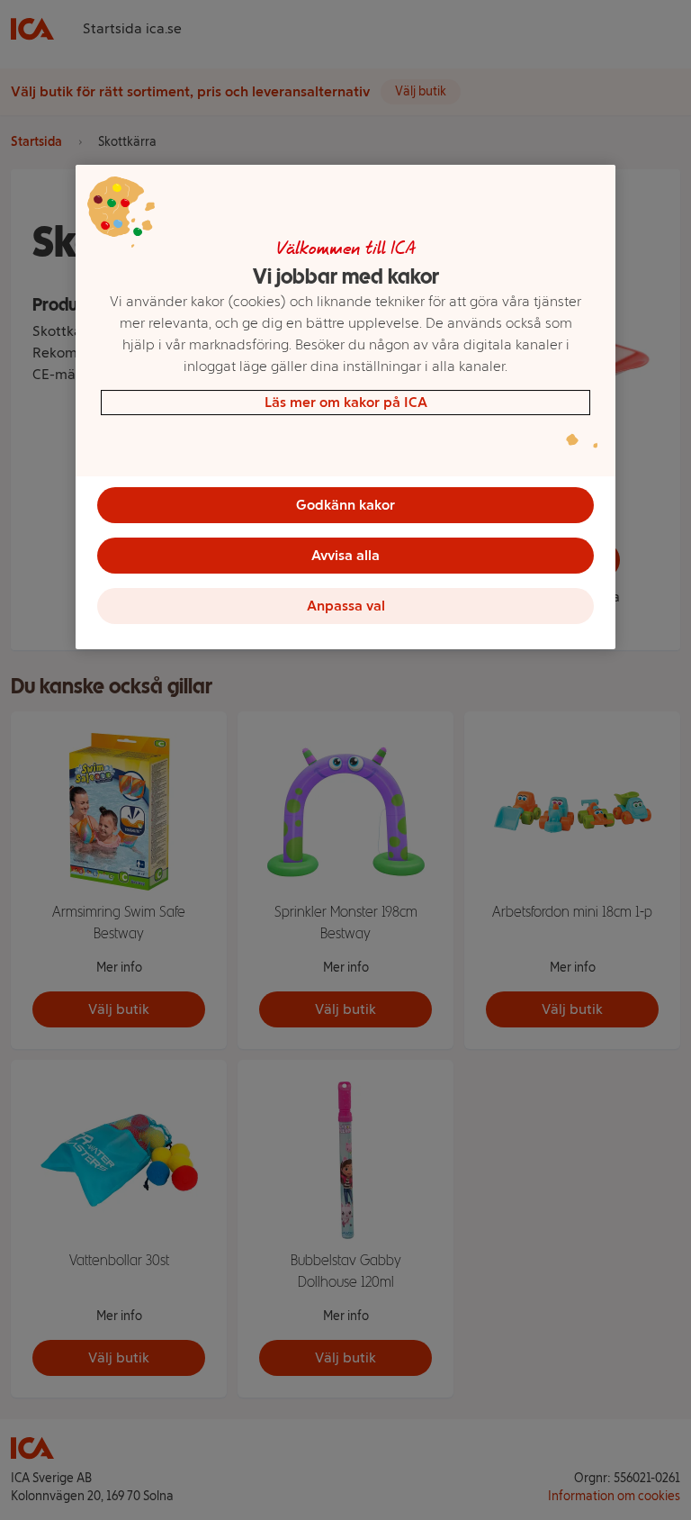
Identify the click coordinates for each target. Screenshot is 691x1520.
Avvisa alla (345, 555)
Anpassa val (346, 605)
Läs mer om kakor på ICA (346, 402)
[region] (345, 407)
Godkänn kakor (345, 504)
